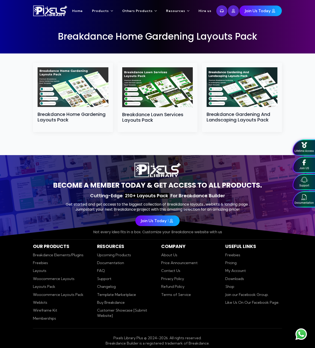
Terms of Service (176, 294)
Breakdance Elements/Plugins (58, 255)
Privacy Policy (172, 278)
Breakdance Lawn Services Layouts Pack (152, 117)
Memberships (44, 318)
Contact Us (170, 270)
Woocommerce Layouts (53, 278)
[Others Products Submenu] (157, 11)
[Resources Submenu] (189, 11)
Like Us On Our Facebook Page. (252, 302)
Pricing (231, 262)
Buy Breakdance (111, 302)
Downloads (234, 278)
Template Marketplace (116, 294)
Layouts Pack (44, 286)
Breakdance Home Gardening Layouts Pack (72, 117)
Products (100, 11)
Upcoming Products (114, 255)
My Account (235, 270)
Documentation (110, 262)
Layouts (39, 270)
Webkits (40, 302)
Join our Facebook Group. (247, 294)
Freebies (40, 262)
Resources (175, 11)
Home (77, 11)
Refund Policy (172, 286)
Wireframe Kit (45, 310)
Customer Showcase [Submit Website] (122, 313)
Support (104, 278)
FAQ (101, 270)
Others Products (137, 11)
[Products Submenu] (113, 11)
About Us (169, 255)
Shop (229, 286)
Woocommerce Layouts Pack (58, 294)
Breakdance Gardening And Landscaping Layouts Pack (238, 117)
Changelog (106, 286)
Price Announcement (179, 262)
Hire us (205, 11)
